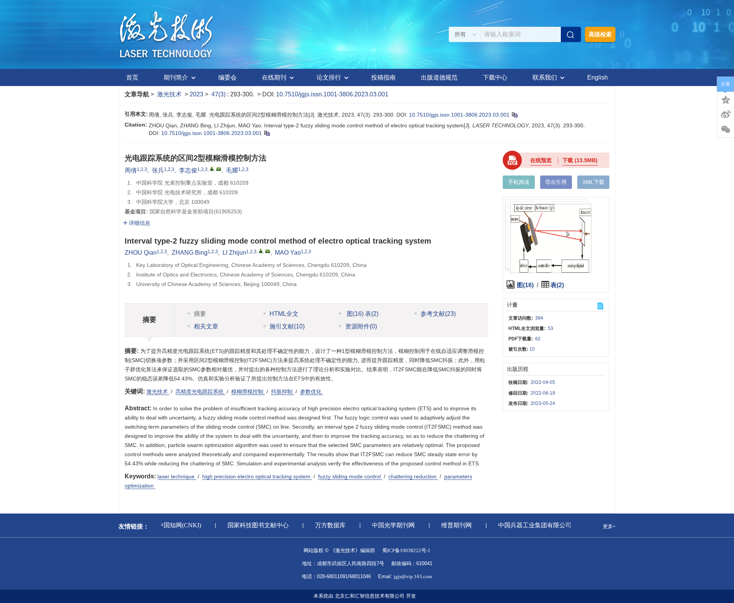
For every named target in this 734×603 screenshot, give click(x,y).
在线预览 (541, 160)
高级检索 (600, 34)
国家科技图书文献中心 (253, 525)
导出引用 (556, 182)
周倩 (131, 170)
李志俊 (188, 170)
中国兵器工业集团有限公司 (530, 525)
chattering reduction (413, 476)
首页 (132, 77)
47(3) (219, 94)
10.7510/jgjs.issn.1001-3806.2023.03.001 (332, 94)
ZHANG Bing (190, 252)
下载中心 (495, 77)
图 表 (361, 313)
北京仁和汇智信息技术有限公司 (369, 596)
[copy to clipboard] (266, 133)
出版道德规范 (439, 77)
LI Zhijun (234, 252)
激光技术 (169, 94)
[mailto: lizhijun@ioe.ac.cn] (267, 251)
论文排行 (329, 77)
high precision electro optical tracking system (257, 476)
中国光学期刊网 (389, 525)
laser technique (177, 476)
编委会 (227, 77)
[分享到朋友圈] (725, 129)
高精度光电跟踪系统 (200, 391)
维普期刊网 (452, 525)
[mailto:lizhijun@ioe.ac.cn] (218, 169)
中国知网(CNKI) (174, 525)
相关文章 (206, 326)
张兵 (158, 170)
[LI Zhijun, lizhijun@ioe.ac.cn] (261, 251)
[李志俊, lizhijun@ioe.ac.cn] (212, 168)
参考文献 (438, 313)
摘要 (200, 313)
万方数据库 (326, 525)
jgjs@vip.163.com (413, 576)
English (597, 77)
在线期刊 (274, 77)
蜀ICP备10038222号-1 (406, 550)
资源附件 (361, 326)
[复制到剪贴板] (514, 115)
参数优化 (311, 391)
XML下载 (593, 182)
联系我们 (545, 77)
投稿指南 (383, 77)
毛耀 (232, 170)
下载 (580, 160)
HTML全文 (284, 313)
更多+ (609, 526)
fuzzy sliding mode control (350, 476)
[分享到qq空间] (725, 99)
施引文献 (287, 326)
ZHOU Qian (141, 252)
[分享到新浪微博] (725, 114)
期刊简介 (176, 77)
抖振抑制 (282, 391)
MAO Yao (288, 252)
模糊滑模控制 (248, 391)
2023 (196, 94)
